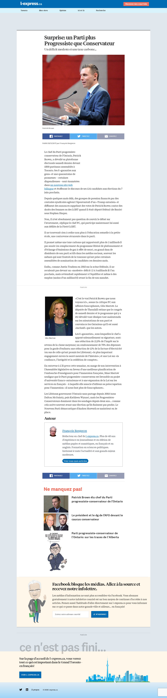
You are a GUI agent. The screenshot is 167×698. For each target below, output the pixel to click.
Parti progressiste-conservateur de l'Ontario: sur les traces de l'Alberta (95, 535)
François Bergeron (74, 430)
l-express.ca (92, 436)
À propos (35, 689)
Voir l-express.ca (30, 675)
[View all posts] (75, 461)
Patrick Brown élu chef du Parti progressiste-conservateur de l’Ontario (97, 499)
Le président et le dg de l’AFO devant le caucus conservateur (97, 517)
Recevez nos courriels (136, 3)
